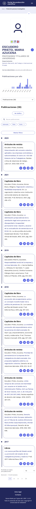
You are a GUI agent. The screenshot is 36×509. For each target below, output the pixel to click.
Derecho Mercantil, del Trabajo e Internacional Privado (17, 64)
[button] (29, 14)
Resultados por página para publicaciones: (7, 470)
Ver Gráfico (18, 113)
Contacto (18, 494)
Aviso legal (18, 492)
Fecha (20, 124)
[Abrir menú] (32, 3)
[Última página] (26, 478)
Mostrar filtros (18, 132)
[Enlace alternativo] (24, 168)
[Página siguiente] (22, 478)
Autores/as (5, 124)
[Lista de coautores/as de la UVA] (31, 168)
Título (13, 124)
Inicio (3, 9)
